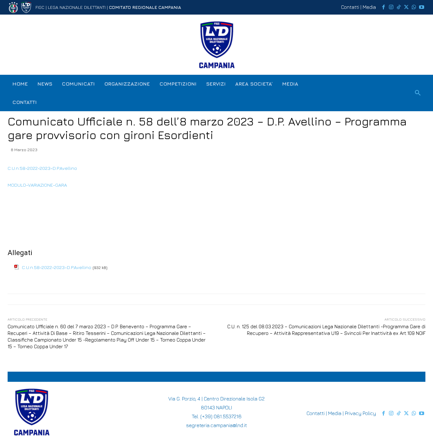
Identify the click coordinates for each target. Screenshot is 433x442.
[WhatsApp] (414, 7)
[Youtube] (421, 7)
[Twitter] (406, 7)
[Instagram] (391, 7)
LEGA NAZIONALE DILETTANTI (77, 7)
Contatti (350, 7)
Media (369, 7)
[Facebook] (383, 7)
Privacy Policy (360, 413)
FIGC (40, 7)
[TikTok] (399, 7)
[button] (417, 93)
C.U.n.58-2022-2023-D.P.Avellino (42, 168)
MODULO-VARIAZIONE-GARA (37, 185)
